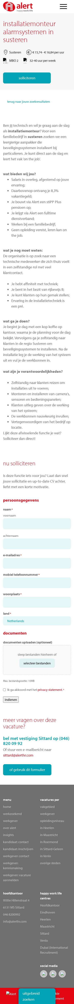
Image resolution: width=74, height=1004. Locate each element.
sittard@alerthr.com (18, 755)
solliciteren (27, 78)
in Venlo (45, 856)
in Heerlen (47, 828)
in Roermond (49, 842)
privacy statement (50, 690)
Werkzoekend (12, 814)
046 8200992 (11, 914)
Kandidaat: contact (16, 842)
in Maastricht (49, 835)
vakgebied (47, 807)
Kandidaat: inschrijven (18, 849)
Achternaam (10, 536)
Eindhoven (47, 912)
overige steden (50, 863)
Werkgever (10, 821)
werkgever (47, 814)
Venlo (44, 940)
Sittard (44, 933)
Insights (8, 835)
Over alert (9, 828)
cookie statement (57, 995)
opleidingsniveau (52, 821)
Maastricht (47, 926)
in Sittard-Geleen (51, 849)
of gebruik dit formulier (27, 769)
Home (7, 807)
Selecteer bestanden (37, 663)
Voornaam (9, 515)
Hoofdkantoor (50, 905)
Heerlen (45, 919)
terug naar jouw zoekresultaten (28, 101)
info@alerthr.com (15, 921)
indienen (11, 699)
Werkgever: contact (16, 856)
